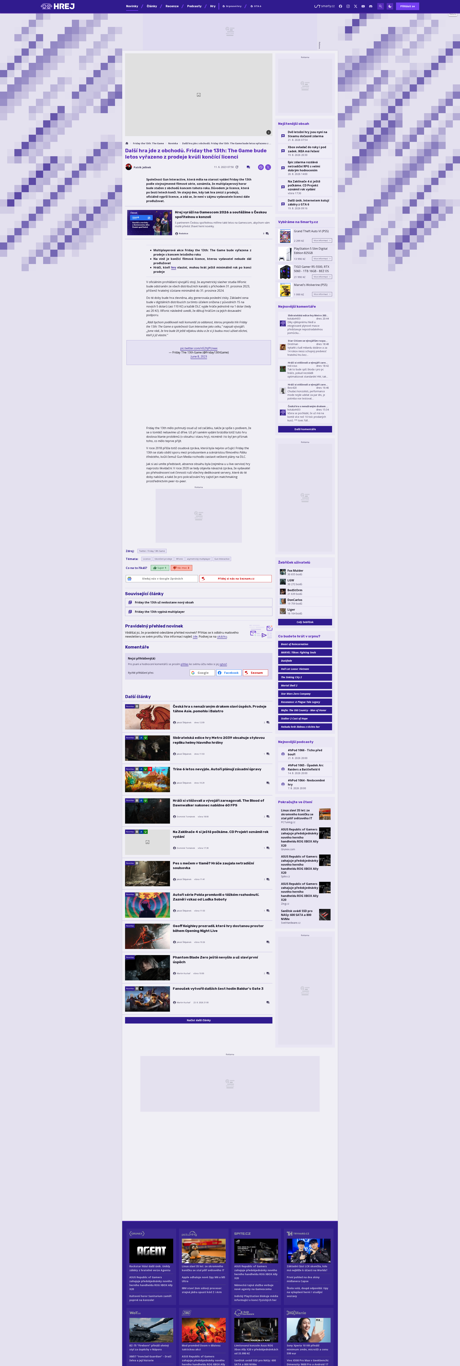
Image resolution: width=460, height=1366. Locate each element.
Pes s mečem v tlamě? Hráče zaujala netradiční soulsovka (213, 865)
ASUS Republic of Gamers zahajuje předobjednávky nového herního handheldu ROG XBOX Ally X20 (299, 837)
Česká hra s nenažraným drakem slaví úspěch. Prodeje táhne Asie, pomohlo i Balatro (219, 708)
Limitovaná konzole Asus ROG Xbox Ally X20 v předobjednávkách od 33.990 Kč (256, 1349)
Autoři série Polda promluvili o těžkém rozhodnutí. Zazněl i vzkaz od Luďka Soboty (216, 897)
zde (195, 636)
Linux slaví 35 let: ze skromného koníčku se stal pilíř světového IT (297, 814)
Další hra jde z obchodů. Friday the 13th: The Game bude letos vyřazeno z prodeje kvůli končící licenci (227, 143)
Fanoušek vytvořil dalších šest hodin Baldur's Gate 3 (218, 989)
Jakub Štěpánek (184, 722)
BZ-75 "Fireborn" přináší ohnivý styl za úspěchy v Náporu (149, 1347)
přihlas (184, 664)
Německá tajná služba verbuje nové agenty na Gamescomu (253, 1287)
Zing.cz (285, 903)
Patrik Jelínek (142, 167)
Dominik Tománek (186, 816)
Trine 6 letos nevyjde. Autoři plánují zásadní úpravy (217, 769)
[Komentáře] (248, 167)
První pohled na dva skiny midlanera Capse (303, 1279)
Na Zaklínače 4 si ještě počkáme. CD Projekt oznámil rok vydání (220, 834)
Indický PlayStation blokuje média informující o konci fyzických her (256, 1298)
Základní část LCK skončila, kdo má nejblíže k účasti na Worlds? (307, 1268)
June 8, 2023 (199, 356)
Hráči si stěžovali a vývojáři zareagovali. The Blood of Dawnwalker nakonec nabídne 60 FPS (218, 802)
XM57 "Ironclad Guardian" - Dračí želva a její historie (150, 1358)
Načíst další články (199, 1020)
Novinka (173, 143)
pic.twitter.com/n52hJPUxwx (198, 348)
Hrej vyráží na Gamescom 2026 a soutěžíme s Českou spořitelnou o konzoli (221, 214)
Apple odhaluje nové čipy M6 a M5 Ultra (203, 1279)
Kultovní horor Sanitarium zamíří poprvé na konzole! (150, 1298)
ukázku (222, 636)
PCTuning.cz (288, 822)
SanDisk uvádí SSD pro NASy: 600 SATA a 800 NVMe (296, 915)
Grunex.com (288, 849)
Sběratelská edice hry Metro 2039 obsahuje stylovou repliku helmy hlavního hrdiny (219, 740)
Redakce (183, 233)
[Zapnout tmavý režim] (390, 6)
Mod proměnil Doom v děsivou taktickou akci (201, 1347)
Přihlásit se (407, 6)
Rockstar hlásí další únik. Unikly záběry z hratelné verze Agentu (149, 1268)
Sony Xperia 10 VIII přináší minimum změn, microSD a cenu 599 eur (307, 1349)
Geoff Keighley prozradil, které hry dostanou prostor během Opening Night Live (218, 928)
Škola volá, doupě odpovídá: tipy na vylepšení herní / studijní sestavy (307, 1292)
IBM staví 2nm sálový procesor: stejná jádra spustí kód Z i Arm (202, 1290)
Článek (133, 213)
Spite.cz (285, 876)
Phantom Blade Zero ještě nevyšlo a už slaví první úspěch (215, 959)
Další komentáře (305, 429)
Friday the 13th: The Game (148, 143)
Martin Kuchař (183, 973)
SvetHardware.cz (290, 922)
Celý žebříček (305, 622)
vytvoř (223, 664)
